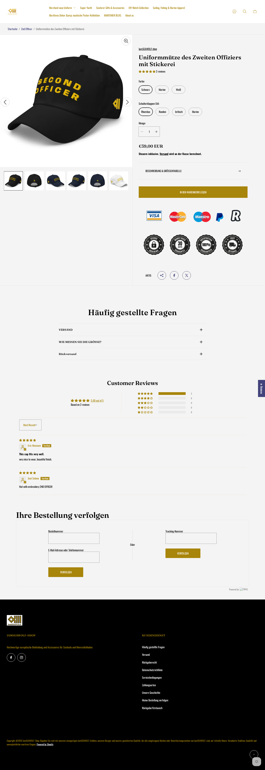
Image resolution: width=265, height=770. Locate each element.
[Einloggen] (234, 11)
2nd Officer (26, 29)
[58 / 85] (97, 180)
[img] (27, 440)
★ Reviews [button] (262, 388)
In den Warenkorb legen (193, 192)
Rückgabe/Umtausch (152, 708)
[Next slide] (127, 102)
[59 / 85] (118, 180)
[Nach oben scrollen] (254, 754)
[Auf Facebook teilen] (174, 275)
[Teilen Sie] (162, 275)
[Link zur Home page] (14, 620)
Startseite (12, 29)
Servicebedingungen (152, 677)
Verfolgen (66, 572)
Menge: (142, 123)
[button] (147, 71)
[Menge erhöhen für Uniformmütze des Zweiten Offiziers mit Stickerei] (156, 132)
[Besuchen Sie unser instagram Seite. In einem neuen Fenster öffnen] (21, 657)
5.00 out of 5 (97, 400)
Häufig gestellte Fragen (153, 647)
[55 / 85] (34, 180)
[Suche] (244, 11)
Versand (164, 154)
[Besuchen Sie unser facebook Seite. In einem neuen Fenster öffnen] (11, 657)
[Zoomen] (126, 41)
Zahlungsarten (149, 685)
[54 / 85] (13, 180)
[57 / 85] (76, 180)
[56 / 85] (55, 180)
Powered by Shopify (45, 744)
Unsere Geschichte (151, 692)
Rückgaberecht (149, 662)
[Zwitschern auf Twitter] (186, 275)
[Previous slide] (5, 102)
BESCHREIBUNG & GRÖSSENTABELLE (163, 171)
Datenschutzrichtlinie (152, 670)
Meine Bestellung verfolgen (155, 700)
